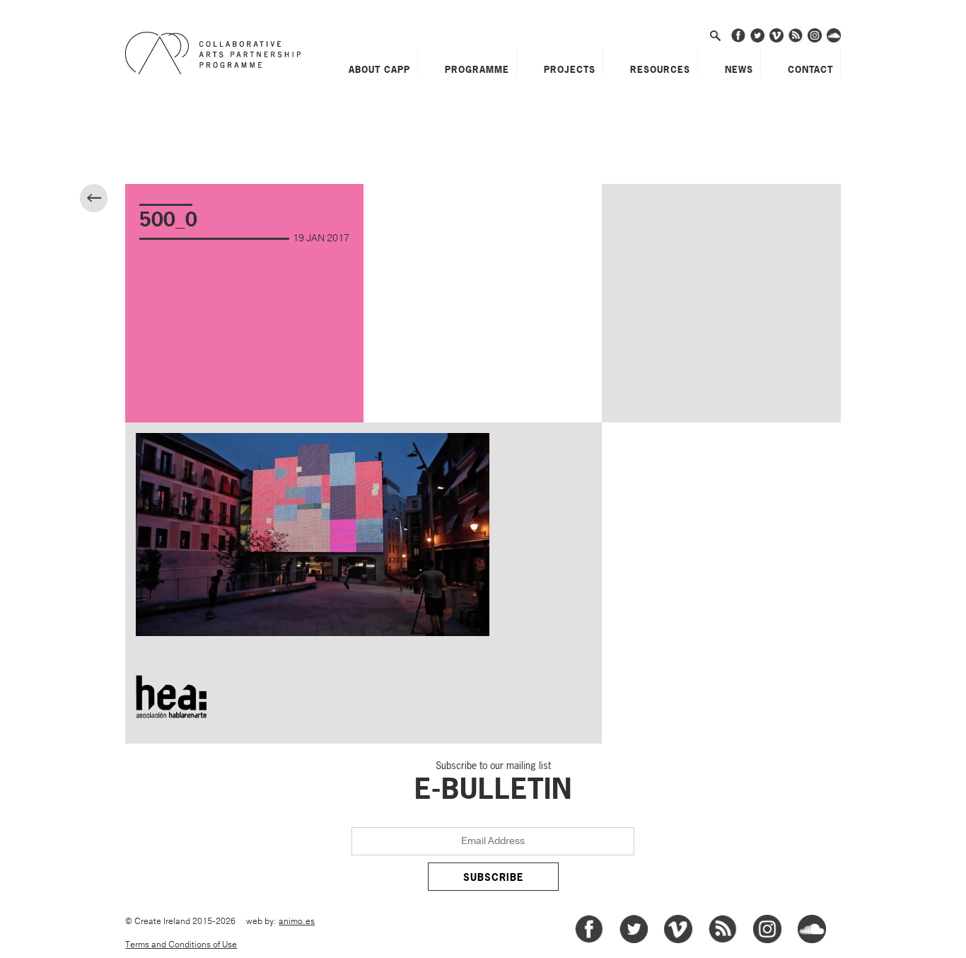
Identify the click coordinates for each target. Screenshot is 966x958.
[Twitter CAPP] (757, 40)
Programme (477, 69)
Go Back (105, 199)
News (739, 69)
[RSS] (723, 940)
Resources (660, 69)
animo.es (297, 921)
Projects (569, 69)
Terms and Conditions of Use (181, 945)
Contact (810, 69)
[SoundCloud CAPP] (834, 40)
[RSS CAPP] (795, 40)
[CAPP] (216, 53)
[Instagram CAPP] (815, 40)
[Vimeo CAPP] (776, 40)
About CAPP (379, 69)
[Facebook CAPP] (738, 40)
